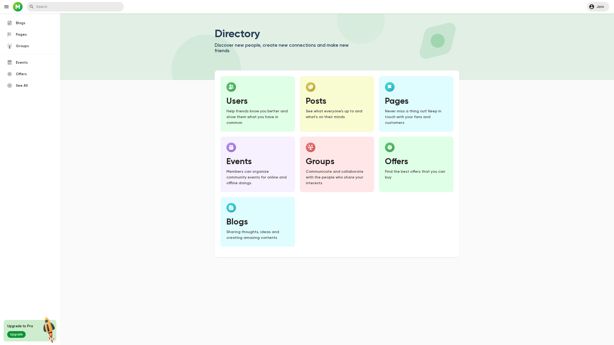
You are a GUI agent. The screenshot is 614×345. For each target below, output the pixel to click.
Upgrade (16, 334)
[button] (598, 7)
